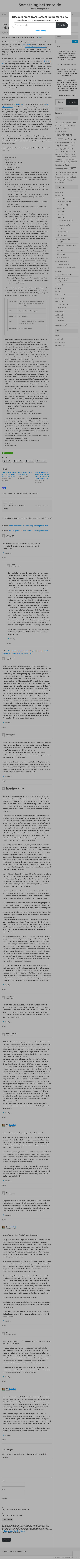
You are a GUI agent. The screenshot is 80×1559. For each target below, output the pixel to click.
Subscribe (61, 25)
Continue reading (40, 31)
